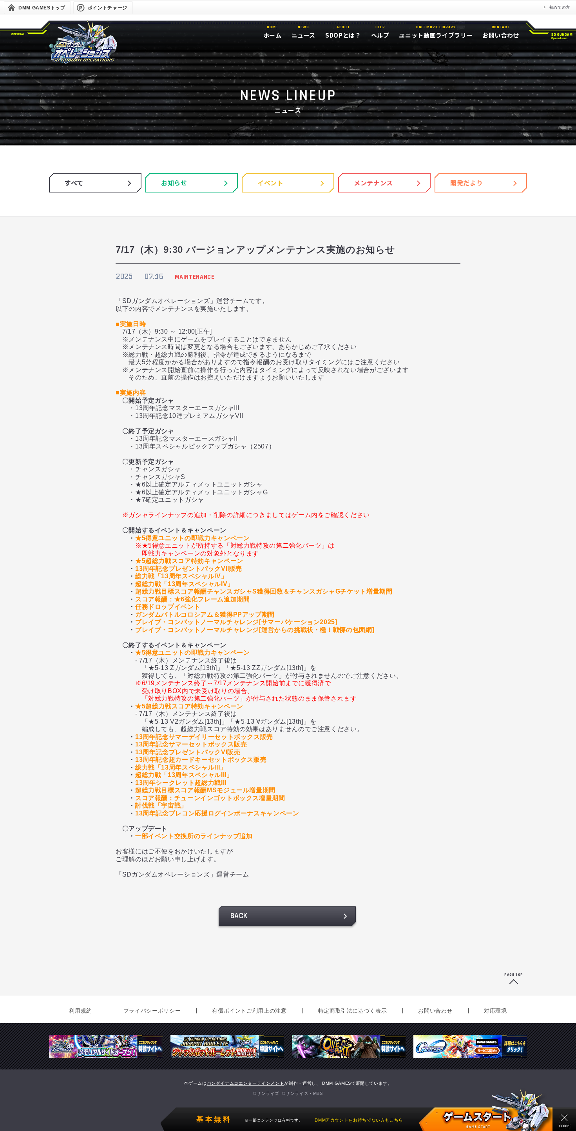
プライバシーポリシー (152, 1011)
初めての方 (559, 7)
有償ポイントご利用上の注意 (249, 1011)
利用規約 (80, 1011)
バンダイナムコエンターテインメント (245, 1083)
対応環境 (495, 1011)
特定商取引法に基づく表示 (352, 1011)
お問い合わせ (435, 1011)
